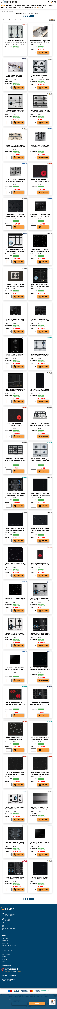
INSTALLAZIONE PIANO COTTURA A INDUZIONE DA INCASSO (15, 77)
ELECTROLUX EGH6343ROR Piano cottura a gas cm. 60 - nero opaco (15, 390)
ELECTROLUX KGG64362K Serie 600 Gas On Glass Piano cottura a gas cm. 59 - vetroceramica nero (40, 635)
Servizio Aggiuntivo (8, 980)
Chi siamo (5, 953)
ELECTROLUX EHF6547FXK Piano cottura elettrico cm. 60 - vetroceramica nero (15, 565)
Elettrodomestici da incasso (16, 5)
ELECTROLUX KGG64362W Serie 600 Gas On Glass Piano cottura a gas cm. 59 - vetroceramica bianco (15, 635)
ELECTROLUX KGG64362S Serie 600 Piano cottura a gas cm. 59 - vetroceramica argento (40, 600)
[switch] (52, 1003)
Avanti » (31, 15)
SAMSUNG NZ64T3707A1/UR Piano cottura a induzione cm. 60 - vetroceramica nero (40, 844)
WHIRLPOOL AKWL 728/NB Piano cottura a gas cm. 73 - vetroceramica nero (40, 530)
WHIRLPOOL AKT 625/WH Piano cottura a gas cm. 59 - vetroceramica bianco (15, 286)
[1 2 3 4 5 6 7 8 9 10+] (34, 53)
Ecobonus (5, 959)
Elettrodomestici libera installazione (39, 5)
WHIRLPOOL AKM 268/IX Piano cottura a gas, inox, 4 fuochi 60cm (40, 77)
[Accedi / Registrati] (52, 1)
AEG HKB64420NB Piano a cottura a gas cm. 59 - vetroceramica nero (15, 878)
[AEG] (24, 862)
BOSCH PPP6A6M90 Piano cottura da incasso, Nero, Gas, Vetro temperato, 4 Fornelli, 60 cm (15, 845)
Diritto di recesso (7, 957)
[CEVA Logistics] (24, 59)
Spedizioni (5, 943)
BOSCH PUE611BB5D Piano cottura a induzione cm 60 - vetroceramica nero (40, 774)
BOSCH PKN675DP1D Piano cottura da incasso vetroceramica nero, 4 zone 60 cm (15, 740)
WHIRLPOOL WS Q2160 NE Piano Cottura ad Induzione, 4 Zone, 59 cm (40, 495)
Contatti (5, 938)
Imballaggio (6, 954)
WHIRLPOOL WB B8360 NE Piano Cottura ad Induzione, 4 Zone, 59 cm (15, 530)
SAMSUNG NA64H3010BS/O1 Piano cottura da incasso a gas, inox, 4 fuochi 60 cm (40, 146)
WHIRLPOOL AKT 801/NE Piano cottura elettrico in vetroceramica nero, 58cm (40, 251)
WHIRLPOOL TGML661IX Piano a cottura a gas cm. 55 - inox (40, 111)
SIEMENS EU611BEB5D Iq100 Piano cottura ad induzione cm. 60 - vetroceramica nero (40, 739)
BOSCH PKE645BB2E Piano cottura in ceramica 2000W (40, 180)
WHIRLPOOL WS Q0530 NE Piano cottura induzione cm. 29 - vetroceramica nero (40, 390)
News (3, 961)
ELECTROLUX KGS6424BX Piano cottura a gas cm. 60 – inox (15, 111)
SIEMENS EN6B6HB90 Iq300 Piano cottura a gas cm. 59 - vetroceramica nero (15, 495)
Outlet (40, 7)
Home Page (3, 5)
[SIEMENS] (49, 24)
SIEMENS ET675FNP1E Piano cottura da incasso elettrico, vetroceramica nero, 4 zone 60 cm (15, 705)
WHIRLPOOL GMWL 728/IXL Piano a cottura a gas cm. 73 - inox (15, 460)
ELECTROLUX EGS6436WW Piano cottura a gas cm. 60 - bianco (15, 251)
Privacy (4, 956)
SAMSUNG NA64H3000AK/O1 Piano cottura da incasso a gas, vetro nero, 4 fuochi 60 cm (40, 217)
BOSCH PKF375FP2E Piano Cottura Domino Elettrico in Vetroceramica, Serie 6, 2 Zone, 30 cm (40, 566)
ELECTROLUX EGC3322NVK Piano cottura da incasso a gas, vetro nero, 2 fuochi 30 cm (15, 356)
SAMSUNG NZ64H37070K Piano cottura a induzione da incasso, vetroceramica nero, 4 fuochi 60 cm (15, 670)
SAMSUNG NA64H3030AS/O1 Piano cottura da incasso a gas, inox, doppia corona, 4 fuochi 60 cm (15, 182)
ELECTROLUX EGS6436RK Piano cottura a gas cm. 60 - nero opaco (40, 286)
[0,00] (55, 1)
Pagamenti (5, 940)
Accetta (37, 1003)
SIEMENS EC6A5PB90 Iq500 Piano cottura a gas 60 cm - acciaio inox (40, 460)
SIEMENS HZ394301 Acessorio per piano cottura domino (40, 41)
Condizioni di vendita (8, 942)
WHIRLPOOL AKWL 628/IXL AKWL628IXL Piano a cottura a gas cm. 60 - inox (40, 425)
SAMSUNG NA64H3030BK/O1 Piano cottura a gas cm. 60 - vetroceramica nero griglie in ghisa (15, 322)
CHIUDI (55, 995)
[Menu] (55, 999)
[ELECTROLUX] (24, 94)
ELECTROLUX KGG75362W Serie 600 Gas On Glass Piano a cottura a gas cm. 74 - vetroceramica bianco (15, 810)
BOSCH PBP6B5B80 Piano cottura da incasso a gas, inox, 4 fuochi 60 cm (15, 42)
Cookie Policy (16, 999)
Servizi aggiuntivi (30, 7)
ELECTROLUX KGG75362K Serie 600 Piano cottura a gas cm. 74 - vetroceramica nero (40, 704)
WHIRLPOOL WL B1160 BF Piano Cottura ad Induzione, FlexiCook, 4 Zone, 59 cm (40, 878)
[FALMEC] (49, 791)
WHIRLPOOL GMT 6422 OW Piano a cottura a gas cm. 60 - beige (15, 146)
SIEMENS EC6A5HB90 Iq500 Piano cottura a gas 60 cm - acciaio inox (40, 355)
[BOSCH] (24, 24)
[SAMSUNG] (49, 129)
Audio (21, 7)
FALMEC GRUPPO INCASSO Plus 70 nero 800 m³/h (40, 808)
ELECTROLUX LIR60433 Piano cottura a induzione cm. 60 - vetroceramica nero (40, 669)
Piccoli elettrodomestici (9, 7)
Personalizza (19, 1003)
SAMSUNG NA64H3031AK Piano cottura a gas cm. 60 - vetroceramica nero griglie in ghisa (40, 322)
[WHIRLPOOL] (49, 60)
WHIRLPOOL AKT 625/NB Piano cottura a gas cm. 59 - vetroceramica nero (15, 216)
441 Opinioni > (19, 971)
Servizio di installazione (9, 945)
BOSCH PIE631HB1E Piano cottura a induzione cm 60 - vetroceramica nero (15, 774)
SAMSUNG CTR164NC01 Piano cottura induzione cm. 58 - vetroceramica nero (15, 599)
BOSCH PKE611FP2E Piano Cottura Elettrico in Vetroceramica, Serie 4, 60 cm (15, 425)
